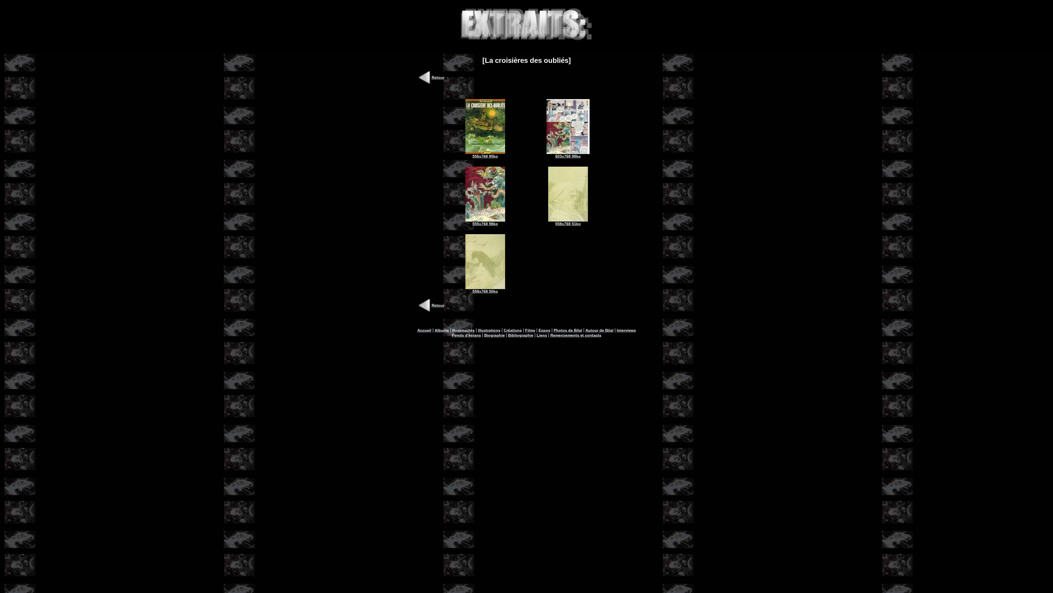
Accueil (424, 330)
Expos (544, 330)
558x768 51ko (568, 224)
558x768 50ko (485, 291)
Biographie (494, 335)
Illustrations (489, 330)
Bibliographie (520, 335)
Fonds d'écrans (466, 335)
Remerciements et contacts (575, 335)
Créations (513, 330)
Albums (442, 330)
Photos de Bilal (568, 330)
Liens (542, 335)
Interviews (626, 330)
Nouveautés (463, 330)
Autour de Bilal (599, 330)
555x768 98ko (485, 224)
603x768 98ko (568, 156)
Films (530, 330)
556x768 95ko (485, 156)
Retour (438, 77)
